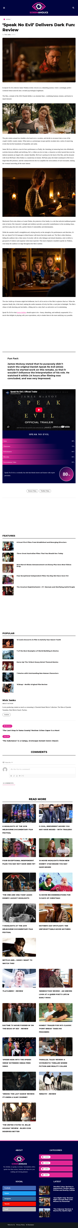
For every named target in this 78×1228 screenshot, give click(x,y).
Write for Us (11, 1225)
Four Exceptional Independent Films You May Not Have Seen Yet (43, 576)
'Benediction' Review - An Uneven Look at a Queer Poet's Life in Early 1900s (55, 994)
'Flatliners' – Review (12, 991)
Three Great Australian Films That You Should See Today (40, 553)
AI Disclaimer (30, 1225)
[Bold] (11, 776)
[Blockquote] (19, 776)
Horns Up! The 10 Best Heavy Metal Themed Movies (37, 662)
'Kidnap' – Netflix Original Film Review (32, 684)
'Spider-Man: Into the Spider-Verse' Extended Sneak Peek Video (17, 1063)
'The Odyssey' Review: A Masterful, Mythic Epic (63, 1210)
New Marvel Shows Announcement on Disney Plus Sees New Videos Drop (44, 565)
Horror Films (32, 491)
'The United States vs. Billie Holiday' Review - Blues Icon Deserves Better (16, 1128)
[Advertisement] (39, 333)
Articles (6, 714)
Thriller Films (45, 491)
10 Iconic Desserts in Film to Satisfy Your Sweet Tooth (39, 640)
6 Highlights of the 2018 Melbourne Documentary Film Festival (17, 829)
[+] (23, 775)
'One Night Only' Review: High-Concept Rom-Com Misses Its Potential (63, 1199)
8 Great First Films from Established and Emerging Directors (42, 542)
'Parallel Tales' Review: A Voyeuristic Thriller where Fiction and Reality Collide (53, 1063)
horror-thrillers (21, 312)
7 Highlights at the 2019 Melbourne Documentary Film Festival (17, 929)
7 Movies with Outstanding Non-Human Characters (37, 673)
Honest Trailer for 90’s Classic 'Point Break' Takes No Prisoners (55, 1028)
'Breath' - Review (47, 1094)
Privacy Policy (20, 1225)
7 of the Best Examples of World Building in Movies (38, 651)
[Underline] (16, 776)
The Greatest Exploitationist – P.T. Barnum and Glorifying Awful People (46, 587)
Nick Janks (7, 34)
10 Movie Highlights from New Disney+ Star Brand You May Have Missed (54, 864)
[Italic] (14, 776)
